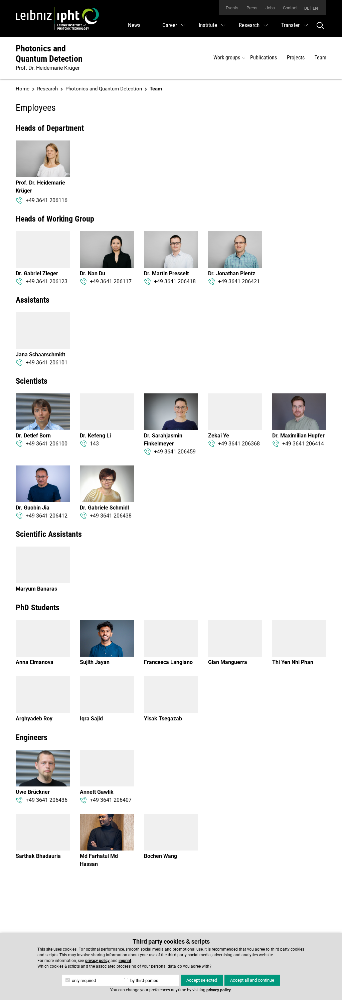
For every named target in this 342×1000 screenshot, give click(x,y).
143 (94, 443)
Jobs (270, 7)
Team (320, 57)
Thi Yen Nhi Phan (292, 662)
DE (306, 8)
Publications (263, 57)
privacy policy (97, 960)
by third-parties (143, 980)
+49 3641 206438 (111, 516)
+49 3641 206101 (46, 362)
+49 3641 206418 (175, 281)
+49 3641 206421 (239, 281)
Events (232, 7)
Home (22, 89)
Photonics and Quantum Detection (49, 53)
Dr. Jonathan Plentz (231, 273)
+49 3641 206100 (46, 443)
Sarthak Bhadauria (38, 856)
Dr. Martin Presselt (166, 273)
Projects (296, 57)
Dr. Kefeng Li (95, 435)
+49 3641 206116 (46, 200)
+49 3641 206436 (46, 800)
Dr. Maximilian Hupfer (298, 435)
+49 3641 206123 (46, 281)
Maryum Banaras (36, 589)
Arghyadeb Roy (34, 718)
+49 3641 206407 (111, 800)
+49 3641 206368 (239, 443)
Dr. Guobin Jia (32, 508)
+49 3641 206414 (303, 443)
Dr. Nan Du (92, 273)
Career (169, 25)
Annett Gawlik (97, 792)
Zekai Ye (218, 435)
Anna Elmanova (34, 662)
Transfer (290, 25)
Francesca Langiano (168, 662)
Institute (208, 25)
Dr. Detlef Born (33, 435)
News (134, 25)
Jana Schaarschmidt (40, 354)
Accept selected (201, 980)
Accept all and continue (252, 980)
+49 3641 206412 (46, 516)
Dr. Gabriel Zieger (37, 273)
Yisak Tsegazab (163, 718)
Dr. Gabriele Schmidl (104, 508)
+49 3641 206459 (175, 451)
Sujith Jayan (95, 662)
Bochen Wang (160, 856)
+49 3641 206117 (111, 281)
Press (252, 7)
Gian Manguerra (227, 662)
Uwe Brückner (33, 792)
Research (249, 25)
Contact (290, 7)
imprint (125, 960)
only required (83, 980)
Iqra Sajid (91, 718)
